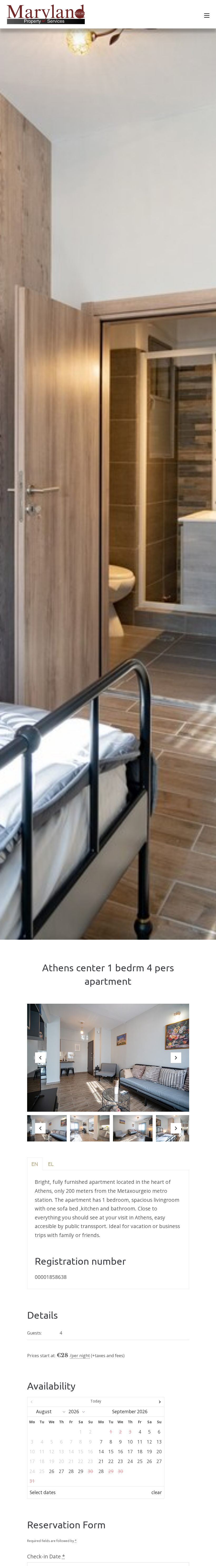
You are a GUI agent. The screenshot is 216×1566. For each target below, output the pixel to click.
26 (51, 1471)
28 (71, 1471)
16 (120, 1452)
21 (101, 1461)
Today (95, 1401)
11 (140, 1442)
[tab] (34, 1163)
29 (80, 1471)
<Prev (47, 1402)
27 (61, 1471)
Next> (143, 1402)
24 (130, 1461)
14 (101, 1452)
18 (140, 1452)
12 (149, 1442)
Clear (156, 1492)
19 (149, 1452)
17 (130, 1452)
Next (176, 1062)
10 (130, 1442)
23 (120, 1461)
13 (159, 1442)
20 (159, 1452)
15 (111, 1452)
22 (111, 1461)
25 (140, 1461)
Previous (40, 1062)
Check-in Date (46, 1556)
